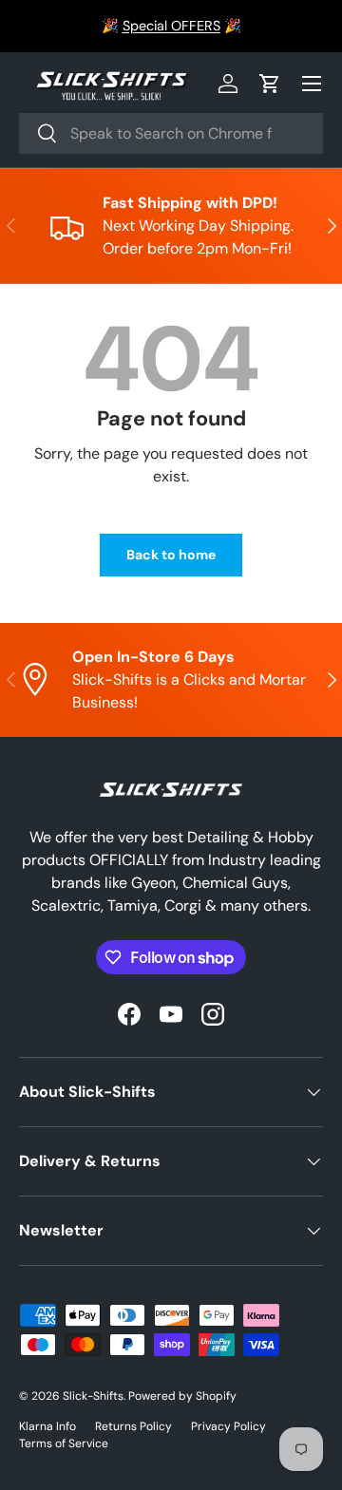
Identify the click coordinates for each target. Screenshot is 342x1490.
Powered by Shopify (182, 1396)
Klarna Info (47, 1426)
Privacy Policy (228, 1426)
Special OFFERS (171, 25)
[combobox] (171, 133)
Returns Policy (133, 1426)
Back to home (171, 554)
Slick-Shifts (93, 1396)
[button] (270, 83)
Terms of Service (63, 1443)
